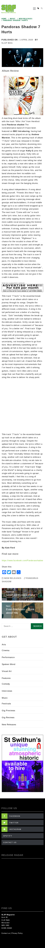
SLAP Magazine (8, 915)
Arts (4, 644)
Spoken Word (8, 664)
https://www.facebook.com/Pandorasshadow (22, 560)
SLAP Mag (7, 43)
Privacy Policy (17, 933)
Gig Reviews (8, 717)
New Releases (12, 578)
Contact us (5, 933)
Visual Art (7, 671)
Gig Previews (8, 710)
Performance (8, 657)
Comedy (6, 684)
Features (6, 678)
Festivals (6, 704)
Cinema (5, 650)
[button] (38, 8)
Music (5, 698)
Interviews (7, 691)
